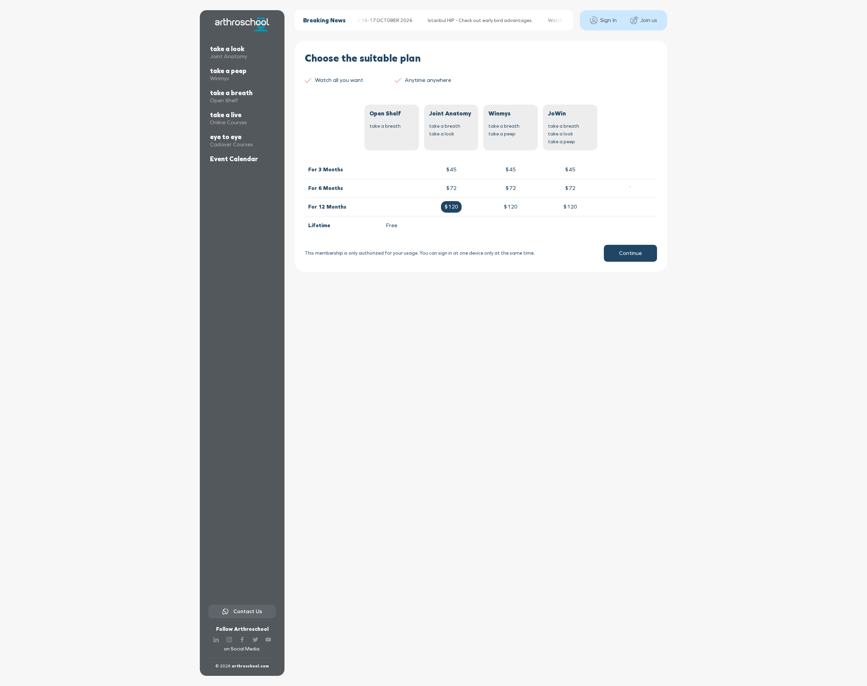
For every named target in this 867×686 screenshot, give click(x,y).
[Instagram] (229, 639)
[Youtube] (268, 639)
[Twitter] (255, 639)
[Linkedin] (216, 639)
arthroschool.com (250, 666)
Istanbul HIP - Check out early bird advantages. (472, 20)
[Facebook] (242, 639)
